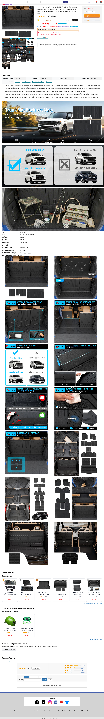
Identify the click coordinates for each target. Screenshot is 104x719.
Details (57, 32)
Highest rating (34, 677)
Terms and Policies (73, 710)
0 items (82, 672)
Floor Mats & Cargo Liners (38, 81)
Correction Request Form (9, 649)
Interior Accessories (26, 81)
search (65, 2)
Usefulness (42, 677)
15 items (83, 665)
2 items (82, 668)
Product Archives (62, 710)
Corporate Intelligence (36, 710)
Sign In (89, 2)
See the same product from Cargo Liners (93, 603)
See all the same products (96, 639)
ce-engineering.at (9, 2)
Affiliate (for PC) (84, 710)
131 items (36, 668)
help (21, 710)
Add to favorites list (93, 20)
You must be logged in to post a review (10, 661)
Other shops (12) (42, 37)
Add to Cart (93, 16)
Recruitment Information (50, 710)
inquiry (26, 710)
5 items (82, 667)
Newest (26, 677)
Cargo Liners (49, 81)
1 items (82, 670)
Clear (50, 679)
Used (58, 26)
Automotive (17, 81)
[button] (101, 2)
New (52, 24)
